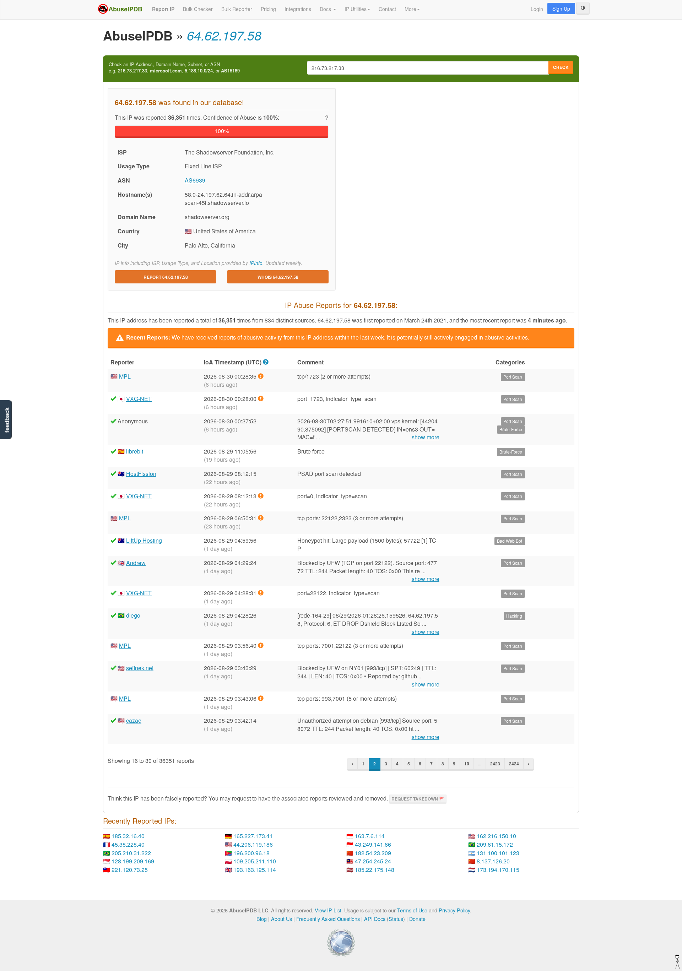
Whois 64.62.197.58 (278, 277)
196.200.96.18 (251, 853)
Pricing (268, 8)
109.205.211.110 (254, 861)
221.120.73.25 (130, 870)
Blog (261, 918)
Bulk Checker (198, 8)
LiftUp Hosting (144, 540)
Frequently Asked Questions (328, 918)
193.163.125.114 (254, 870)
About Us (281, 918)
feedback (7, 420)
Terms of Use (412, 910)
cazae (133, 720)
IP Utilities (356, 8)
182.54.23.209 (373, 853)
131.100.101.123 (498, 853)
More (410, 8)
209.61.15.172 (495, 844)
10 (466, 763)
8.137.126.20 (493, 861)
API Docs (374, 918)
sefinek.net (139, 668)
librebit (134, 451)
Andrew (136, 563)
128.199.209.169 (133, 861)
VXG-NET (139, 399)
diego (133, 615)
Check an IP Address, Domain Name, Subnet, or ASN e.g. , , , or (174, 67)
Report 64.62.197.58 (166, 277)
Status (396, 918)
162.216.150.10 (496, 836)
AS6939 (195, 180)
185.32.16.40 (128, 836)
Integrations (298, 8)
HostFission (141, 474)
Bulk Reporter (236, 8)
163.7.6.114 (370, 836)
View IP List (328, 910)
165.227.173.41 (253, 836)
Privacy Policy (454, 910)
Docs (326, 8)
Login (537, 8)
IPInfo (255, 263)
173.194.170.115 (498, 870)
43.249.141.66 (373, 844)
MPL (125, 376)
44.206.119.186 (253, 844)
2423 (495, 763)
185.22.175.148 (374, 870)
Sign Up (561, 8)
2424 (514, 763)
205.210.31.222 (131, 853)
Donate (417, 918)
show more (425, 437)
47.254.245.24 (373, 861)
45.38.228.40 (128, 844)
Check (561, 67)
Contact (387, 8)
